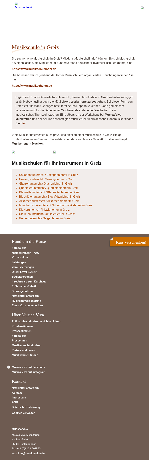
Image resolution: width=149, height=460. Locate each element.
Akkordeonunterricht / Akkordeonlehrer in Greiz (49, 200)
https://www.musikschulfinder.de (34, 69)
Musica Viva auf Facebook (28, 367)
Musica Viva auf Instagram (28, 372)
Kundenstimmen (22, 326)
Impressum (19, 397)
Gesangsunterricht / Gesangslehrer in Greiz (47, 179)
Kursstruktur (20, 257)
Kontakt (17, 392)
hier (23, 123)
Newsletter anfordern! (30, 26)
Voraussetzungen (23, 267)
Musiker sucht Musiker (26, 345)
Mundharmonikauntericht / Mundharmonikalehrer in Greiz (55, 205)
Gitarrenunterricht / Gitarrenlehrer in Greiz (45, 183)
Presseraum (19, 340)
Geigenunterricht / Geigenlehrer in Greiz (44, 218)
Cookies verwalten (23, 412)
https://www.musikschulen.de (32, 85)
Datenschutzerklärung (26, 407)
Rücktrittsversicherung (26, 300)
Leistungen (19, 262)
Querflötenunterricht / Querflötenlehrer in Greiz (48, 187)
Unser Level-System (24, 271)
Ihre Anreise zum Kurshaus (29, 281)
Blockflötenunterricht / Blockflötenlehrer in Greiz (49, 196)
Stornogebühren (22, 291)
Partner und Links (23, 350)
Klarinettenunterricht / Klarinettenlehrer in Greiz (49, 192)
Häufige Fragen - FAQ (25, 252)
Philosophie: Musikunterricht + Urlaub (36, 321)
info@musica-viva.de (31, 453)
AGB (15, 402)
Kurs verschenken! (131, 242)
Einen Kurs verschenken (27, 305)
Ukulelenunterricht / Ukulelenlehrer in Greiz (47, 214)
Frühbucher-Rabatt (24, 286)
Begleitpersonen (22, 276)
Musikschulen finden (25, 354)
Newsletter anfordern (25, 295)
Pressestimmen (21, 330)
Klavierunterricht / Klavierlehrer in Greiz (44, 209)
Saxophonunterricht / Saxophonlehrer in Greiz (48, 174)
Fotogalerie (19, 247)
